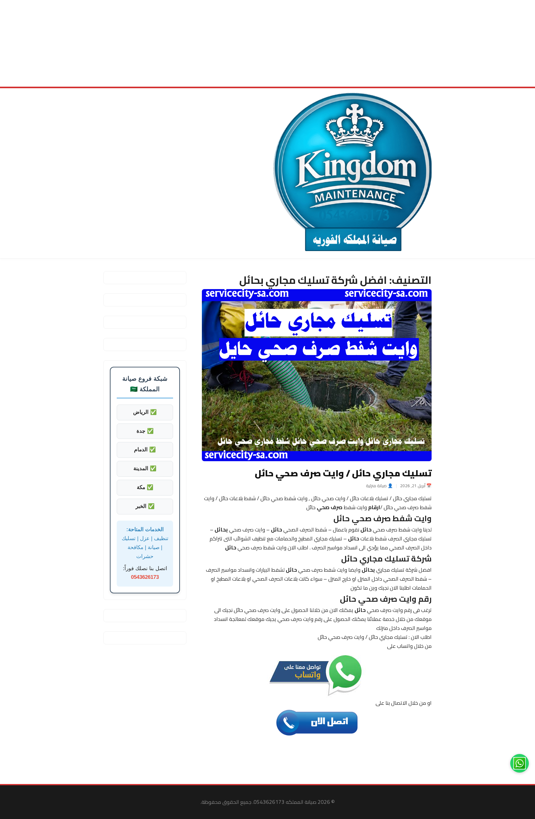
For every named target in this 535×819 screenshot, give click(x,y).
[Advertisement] (349, 43)
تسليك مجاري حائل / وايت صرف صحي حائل (343, 473)
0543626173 (145, 577)
